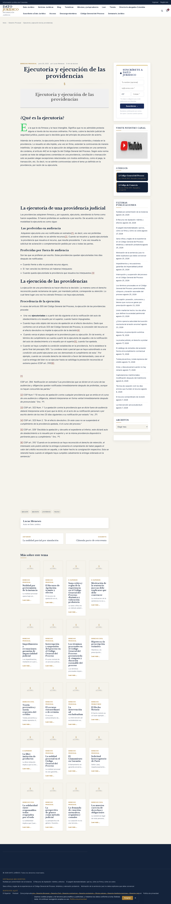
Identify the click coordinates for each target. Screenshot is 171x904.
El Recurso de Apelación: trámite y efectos (52, 589)
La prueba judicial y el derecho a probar (132, 340)
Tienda (113, 7)
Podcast (15, 893)
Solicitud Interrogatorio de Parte (98, 758)
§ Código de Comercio (129, 187)
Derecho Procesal (15, 23)
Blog (59, 7)
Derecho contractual (70, 893)
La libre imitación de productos (29, 756)
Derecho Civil (56, 893)
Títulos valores (100, 893)
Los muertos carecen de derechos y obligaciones (97, 809)
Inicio (4, 23)
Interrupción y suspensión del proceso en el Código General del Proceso (53, 650)
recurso (56, 512)
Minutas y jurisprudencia (87, 7)
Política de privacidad (151, 893)
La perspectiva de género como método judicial (52, 812)
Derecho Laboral (135, 893)
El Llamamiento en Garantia (75, 758)
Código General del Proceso (92, 14)
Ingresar (155, 2)
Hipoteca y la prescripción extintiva (98, 644)
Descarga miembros (68, 14)
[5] (75, 341)
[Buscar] (162, 11)
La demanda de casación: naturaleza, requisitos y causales (74, 812)
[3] (93, 273)
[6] (52, 363)
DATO (11, 8)
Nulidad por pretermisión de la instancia (30, 587)
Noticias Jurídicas (45, 7)
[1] (72, 233)
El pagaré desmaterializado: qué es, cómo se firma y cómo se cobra (90, 882)
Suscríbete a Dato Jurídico (34, 14)
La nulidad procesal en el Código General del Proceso (52, 761)
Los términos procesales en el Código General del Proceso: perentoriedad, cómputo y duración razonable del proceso (75, 655)
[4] (78, 330)
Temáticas (69, 7)
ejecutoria (35, 512)
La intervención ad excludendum (129, 405)
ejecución (25, 512)
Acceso (52, 14)
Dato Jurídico (28, 7)
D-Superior (7, 893)
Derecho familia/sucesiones (118, 893)
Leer (104, 7)
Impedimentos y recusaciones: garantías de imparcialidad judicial (30, 650)
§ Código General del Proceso (132, 176)
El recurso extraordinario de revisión (52, 709)
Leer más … (27, 600)
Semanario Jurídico (116, 14)
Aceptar (127, 898)
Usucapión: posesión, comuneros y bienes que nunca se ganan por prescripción (130, 302)
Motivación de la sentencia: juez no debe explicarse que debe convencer (98, 589)
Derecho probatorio (86, 893)
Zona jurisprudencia (27, 893)
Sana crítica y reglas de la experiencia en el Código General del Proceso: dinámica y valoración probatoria (75, 592)
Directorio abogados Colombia (132, 7)
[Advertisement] (85, 43)
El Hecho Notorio (96, 708)
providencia (46, 512)
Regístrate (164, 2)
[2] (66, 236)
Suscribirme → (132, 106)
